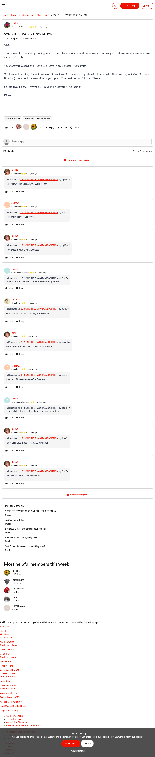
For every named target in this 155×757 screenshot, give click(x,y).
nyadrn (14, 23)
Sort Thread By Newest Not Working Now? (25, 546)
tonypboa (15, 300)
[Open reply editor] (77, 141)
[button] (3, 6)
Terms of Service (13, 719)
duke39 (14, 269)
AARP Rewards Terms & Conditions (22, 726)
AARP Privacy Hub (14, 716)
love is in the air (12, 119)
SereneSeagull (18, 589)
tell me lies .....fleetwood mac (37, 119)
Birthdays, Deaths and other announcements (25, 529)
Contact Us (5, 654)
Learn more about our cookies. (129, 737)
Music (47, 15)
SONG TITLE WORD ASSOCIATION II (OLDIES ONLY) (30, 511)
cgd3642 (15, 203)
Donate (3, 631)
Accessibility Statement (17, 722)
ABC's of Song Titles (14, 520)
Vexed (15, 598)
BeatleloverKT (18, 580)
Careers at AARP (7, 674)
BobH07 (16, 571)
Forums (14, 15)
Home (5, 15)
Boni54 (14, 170)
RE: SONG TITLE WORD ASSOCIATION (39, 180)
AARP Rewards (7, 642)
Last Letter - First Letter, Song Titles (21, 538)
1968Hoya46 (18, 606)
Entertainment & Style (31, 15)
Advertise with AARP (9, 670)
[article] (77, 181)
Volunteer (4, 634)
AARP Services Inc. (8, 686)
